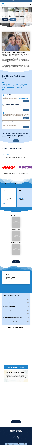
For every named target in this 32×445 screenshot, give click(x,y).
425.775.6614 (17, 440)
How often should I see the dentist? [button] (9, 302)
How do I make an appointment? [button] (9, 313)
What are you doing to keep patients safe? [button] (10, 310)
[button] (29, 4)
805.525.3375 (17, 173)
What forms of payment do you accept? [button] (10, 321)
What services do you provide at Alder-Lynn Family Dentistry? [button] (14, 299)
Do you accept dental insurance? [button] (9, 306)
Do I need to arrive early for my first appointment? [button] (12, 317)
